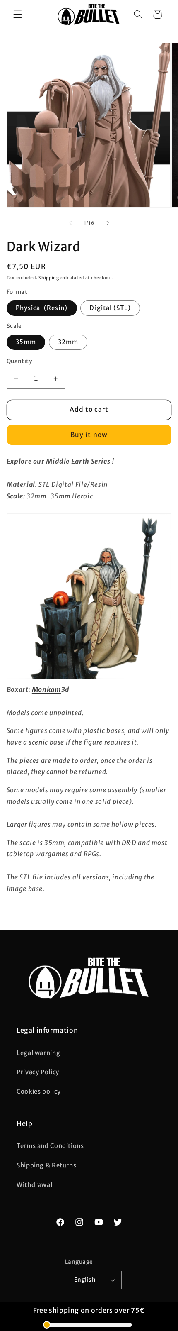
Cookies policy (39, 1091)
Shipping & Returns (46, 1165)
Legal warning (38, 1053)
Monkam (46, 690)
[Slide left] (70, 223)
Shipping (48, 278)
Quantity (19, 361)
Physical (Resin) (42, 308)
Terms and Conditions (50, 1146)
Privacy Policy (38, 1072)
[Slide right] (108, 223)
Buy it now (89, 435)
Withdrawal (34, 1185)
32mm (68, 342)
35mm (26, 342)
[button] (17, 14)
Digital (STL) (110, 308)
